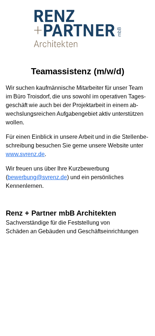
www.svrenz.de (25, 154)
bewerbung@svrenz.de (37, 177)
